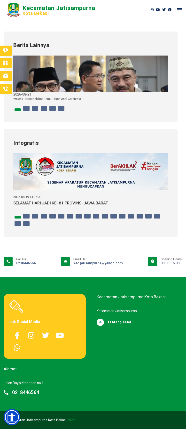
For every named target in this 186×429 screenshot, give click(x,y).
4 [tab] (44, 110)
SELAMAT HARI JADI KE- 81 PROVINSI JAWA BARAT (60, 203)
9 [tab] (87, 218)
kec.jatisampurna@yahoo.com (98, 263)
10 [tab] (96, 218)
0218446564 (26, 263)
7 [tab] (70, 218)
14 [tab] (131, 218)
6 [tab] (61, 110)
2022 (71, 420)
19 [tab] (26, 226)
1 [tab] (18, 110)
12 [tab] (113, 218)
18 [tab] (18, 226)
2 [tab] (26, 110)
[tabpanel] (90, 80)
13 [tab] (122, 218)
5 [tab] (52, 110)
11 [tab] (105, 218)
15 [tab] (140, 218)
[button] (12, 417)
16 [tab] (148, 218)
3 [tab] (35, 110)
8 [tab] (79, 218)
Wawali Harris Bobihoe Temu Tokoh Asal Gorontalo (47, 99)
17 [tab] (157, 218)
